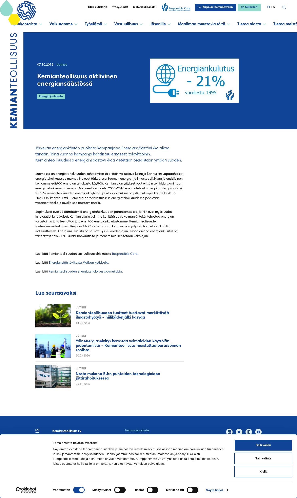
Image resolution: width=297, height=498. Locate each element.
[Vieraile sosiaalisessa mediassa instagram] (248, 432)
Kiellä (263, 471)
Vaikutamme (61, 24)
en (273, 7)
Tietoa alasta (249, 24)
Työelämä (93, 24)
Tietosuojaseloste (137, 430)
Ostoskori (251, 7)
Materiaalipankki (144, 7)
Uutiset (62, 64)
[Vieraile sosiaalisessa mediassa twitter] (239, 432)
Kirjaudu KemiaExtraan (217, 7)
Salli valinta (263, 458)
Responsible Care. (125, 254)
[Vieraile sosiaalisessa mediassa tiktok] (258, 432)
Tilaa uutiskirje (97, 7)
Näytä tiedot (214, 490)
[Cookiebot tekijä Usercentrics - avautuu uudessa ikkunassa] (26, 490)
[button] (284, 7)
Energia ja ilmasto (51, 96)
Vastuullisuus (126, 24)
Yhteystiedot (120, 7)
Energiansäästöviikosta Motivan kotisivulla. (79, 262)
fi (268, 7)
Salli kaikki (263, 445)
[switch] (120, 490)
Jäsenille (158, 24)
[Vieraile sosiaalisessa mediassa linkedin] (229, 432)
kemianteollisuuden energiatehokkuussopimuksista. (86, 271)
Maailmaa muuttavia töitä (201, 24)
